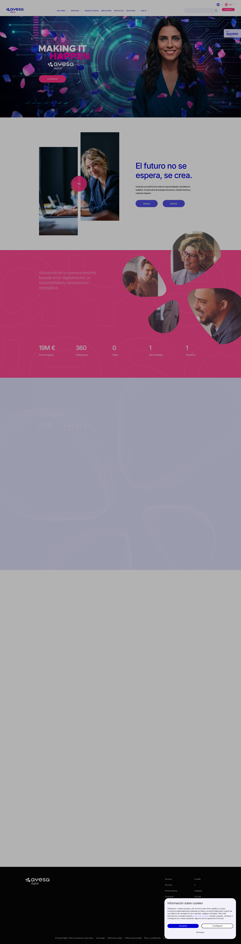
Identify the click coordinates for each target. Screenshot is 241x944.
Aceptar (183, 926)
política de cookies (200, 916)
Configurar (217, 926)
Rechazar (200, 932)
